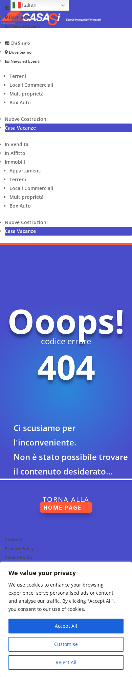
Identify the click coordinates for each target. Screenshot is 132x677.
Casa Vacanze (20, 128)
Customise (66, 644)
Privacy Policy (19, 548)
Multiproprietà (26, 93)
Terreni (17, 76)
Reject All (66, 662)
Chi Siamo (19, 43)
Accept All (66, 626)
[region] (66, 619)
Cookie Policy (18, 557)
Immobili (15, 162)
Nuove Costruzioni (26, 119)
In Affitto (15, 153)
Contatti (13, 540)
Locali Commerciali (31, 85)
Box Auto (20, 102)
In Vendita (16, 144)
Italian (29, 5)
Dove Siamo (19, 17)
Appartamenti (25, 170)
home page (62, 507)
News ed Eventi (24, 26)
